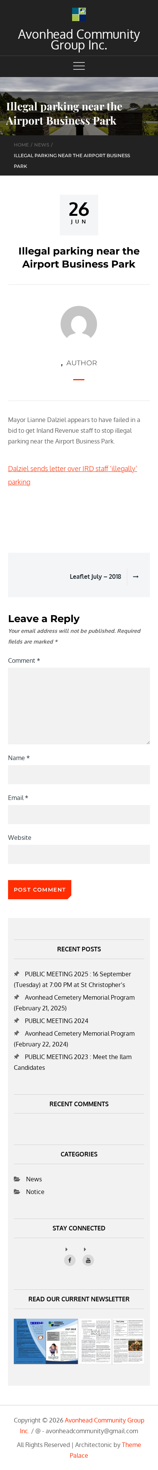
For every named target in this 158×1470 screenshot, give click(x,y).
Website (19, 837)
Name (19, 758)
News (34, 1179)
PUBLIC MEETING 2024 (56, 1021)
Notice (35, 1192)
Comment (24, 660)
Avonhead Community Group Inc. (79, 39)
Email (18, 798)
